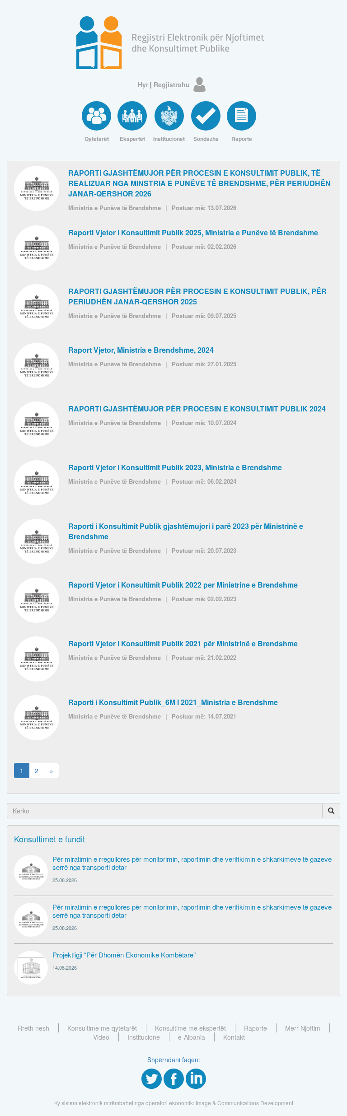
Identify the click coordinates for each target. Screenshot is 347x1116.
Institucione (143, 1036)
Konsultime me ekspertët (190, 1027)
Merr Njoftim (302, 1027)
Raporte (255, 1027)
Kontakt (234, 1036)
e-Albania (191, 1036)
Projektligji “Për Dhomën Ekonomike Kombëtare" (124, 954)
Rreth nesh (33, 1027)
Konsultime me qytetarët (102, 1027)
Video (101, 1036)
